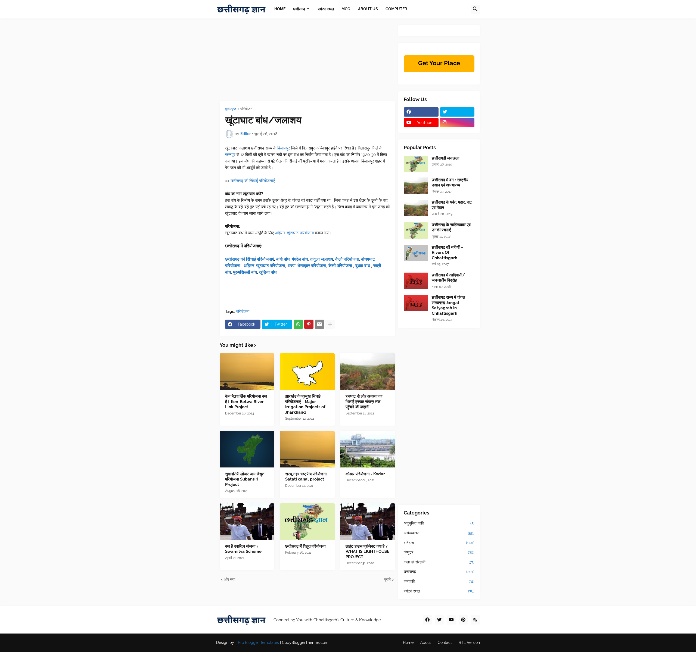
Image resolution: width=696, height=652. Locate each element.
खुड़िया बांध (267, 272)
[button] (475, 9)
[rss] (475, 620)
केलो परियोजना (347, 259)
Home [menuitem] (279, 9)
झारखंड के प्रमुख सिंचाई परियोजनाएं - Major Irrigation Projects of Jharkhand (305, 404)
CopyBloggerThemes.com (305, 642)
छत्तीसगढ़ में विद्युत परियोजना (305, 546)
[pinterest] (463, 620)
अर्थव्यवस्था (439, 533)
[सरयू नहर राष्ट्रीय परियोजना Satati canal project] (307, 449)
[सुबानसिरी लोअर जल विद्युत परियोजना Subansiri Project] (247, 449)
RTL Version (469, 642)
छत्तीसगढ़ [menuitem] (299, 9)
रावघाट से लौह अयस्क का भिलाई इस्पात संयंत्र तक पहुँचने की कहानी (364, 401)
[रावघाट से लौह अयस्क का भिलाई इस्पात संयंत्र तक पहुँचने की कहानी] (367, 371)
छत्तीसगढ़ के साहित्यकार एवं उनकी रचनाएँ (451, 227)
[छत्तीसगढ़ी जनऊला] (416, 164)
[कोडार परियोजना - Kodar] (367, 449)
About (425, 642)
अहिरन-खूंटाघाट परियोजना (294, 232)
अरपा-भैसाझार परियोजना (306, 265)
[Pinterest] (308, 324)
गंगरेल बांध (300, 259)
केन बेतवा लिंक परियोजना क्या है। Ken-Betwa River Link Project (246, 401)
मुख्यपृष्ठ (230, 109)
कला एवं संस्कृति (439, 562)
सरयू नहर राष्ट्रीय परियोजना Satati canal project (306, 477)
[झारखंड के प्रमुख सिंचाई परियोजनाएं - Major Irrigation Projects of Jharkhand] (307, 371)
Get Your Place (439, 63)
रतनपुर (230, 154)
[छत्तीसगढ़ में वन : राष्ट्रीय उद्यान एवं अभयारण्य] (416, 185)
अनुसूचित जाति (439, 523)
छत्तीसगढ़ (439, 571)
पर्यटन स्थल (439, 591)
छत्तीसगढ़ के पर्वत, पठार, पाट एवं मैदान (452, 205)
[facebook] (421, 112)
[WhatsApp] (298, 324)
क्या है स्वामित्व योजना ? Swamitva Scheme (243, 549)
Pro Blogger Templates (258, 642)
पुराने (387, 579)
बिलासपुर (283, 148)
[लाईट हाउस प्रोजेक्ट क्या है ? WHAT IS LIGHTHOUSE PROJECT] (367, 521)
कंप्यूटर (439, 552)
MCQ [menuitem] (345, 9)
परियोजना (246, 109)
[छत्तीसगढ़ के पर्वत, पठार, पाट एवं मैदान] (416, 208)
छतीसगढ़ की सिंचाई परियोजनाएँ (253, 180)
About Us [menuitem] (368, 9)
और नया (229, 579)
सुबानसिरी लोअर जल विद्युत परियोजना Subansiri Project (244, 479)
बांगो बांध (283, 259)
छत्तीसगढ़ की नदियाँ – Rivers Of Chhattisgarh (447, 252)
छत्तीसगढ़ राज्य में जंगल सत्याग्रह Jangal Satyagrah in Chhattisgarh (448, 305)
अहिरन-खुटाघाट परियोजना (264, 265)
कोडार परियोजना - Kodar (365, 474)
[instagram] (457, 122)
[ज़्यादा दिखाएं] (330, 324)
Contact (445, 642)
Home (408, 642)
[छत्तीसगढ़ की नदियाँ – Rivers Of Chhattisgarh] (416, 253)
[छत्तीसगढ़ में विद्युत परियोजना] (307, 521)
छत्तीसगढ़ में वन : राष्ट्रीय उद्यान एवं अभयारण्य (450, 182)
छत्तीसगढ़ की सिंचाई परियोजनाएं (249, 259)
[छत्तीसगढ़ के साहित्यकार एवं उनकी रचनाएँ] (416, 230)
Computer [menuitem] (396, 9)
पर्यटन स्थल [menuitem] (326, 9)
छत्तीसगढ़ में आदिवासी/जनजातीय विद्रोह (448, 278)
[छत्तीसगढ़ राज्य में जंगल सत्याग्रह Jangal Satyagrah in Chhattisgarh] (416, 303)
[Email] (319, 324)
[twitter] (457, 112)
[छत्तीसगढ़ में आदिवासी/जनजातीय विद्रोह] (416, 281)
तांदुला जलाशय (321, 259)
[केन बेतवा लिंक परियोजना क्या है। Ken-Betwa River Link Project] (247, 371)
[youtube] (451, 620)
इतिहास (439, 543)
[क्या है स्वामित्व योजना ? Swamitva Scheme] (247, 521)
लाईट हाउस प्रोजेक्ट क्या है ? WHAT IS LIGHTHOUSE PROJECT (367, 551)
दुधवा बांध (363, 265)
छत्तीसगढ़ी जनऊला (445, 158)
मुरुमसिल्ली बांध (245, 272)
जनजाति (439, 581)
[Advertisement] (307, 63)
